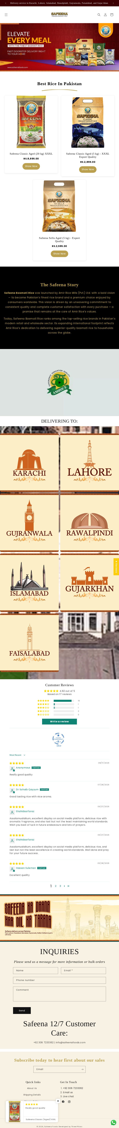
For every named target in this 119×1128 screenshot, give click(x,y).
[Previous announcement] (5, 3)
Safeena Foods (51, 1126)
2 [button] (55, 886)
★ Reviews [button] (116, 567)
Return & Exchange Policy (33, 1107)
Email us (68, 1092)
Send (22, 1010)
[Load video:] (59, 382)
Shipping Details (32, 1094)
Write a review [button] (59, 721)
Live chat (68, 1096)
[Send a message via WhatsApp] (114, 1123)
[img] (17, 763)
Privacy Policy (32, 1101)
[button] (6, 15)
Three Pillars (76, 1126)
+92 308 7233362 (73, 1088)
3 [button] (60, 886)
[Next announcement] (113, 3)
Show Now (31, 166)
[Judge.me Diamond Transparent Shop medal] (58, 738)
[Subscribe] (82, 1069)
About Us (32, 1088)
